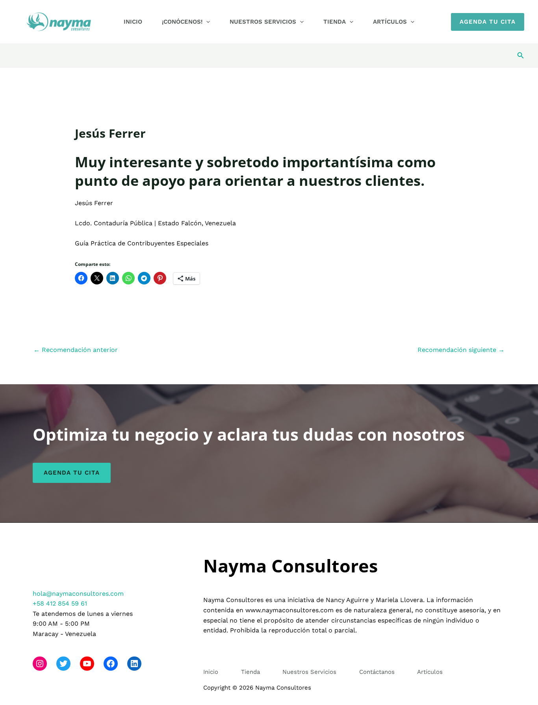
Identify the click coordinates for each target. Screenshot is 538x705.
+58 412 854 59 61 (60, 603)
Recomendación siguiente (461, 349)
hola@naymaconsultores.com (78, 593)
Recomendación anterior (75, 349)
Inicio (133, 21)
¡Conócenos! (182, 21)
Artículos (390, 21)
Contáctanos (377, 671)
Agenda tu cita (72, 472)
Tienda (334, 21)
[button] (206, 21)
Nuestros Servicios (263, 21)
